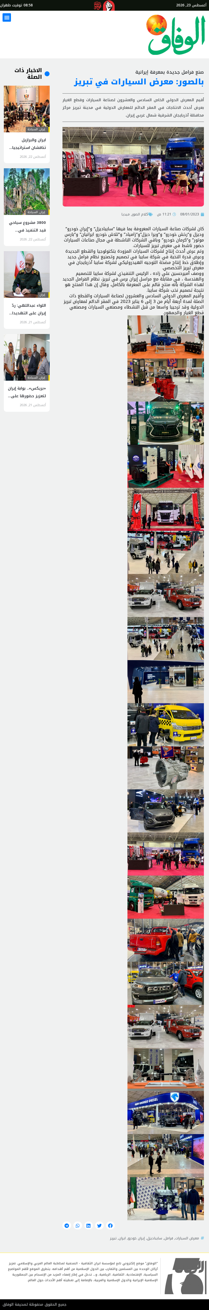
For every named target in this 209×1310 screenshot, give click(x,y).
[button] (7, 17)
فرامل (168, 1238)
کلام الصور (140, 214)
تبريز (113, 1238)
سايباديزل (154, 1238)
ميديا (125, 214)
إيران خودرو (136, 1238)
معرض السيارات (187, 1238)
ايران (122, 1238)
